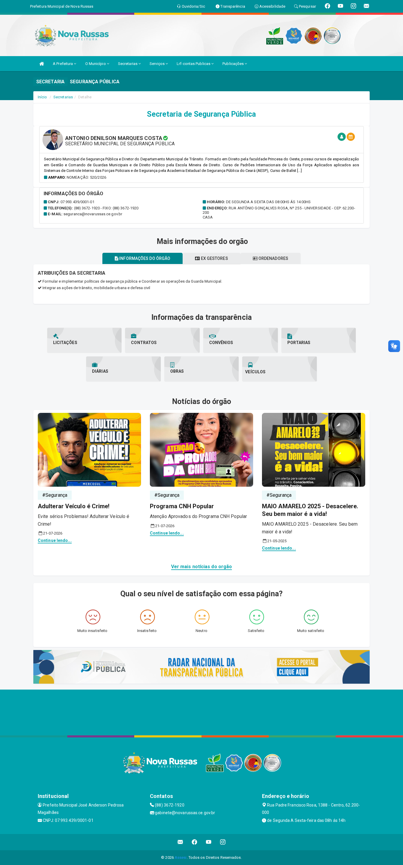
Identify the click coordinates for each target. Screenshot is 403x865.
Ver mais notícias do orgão (201, 566)
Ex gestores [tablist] (214, 258)
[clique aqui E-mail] (180, 842)
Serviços (158, 63)
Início (42, 97)
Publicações (233, 63)
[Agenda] (351, 137)
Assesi (181, 857)
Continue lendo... (55, 540)
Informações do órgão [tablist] (144, 258)
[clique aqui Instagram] (223, 842)
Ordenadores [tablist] (273, 258)
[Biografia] (342, 137)
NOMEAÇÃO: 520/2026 (86, 177)
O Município (96, 63)
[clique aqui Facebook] (194, 842)
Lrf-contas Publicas (194, 63)
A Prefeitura (63, 63)
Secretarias (128, 63)
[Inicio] (41, 63)
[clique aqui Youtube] (209, 842)
